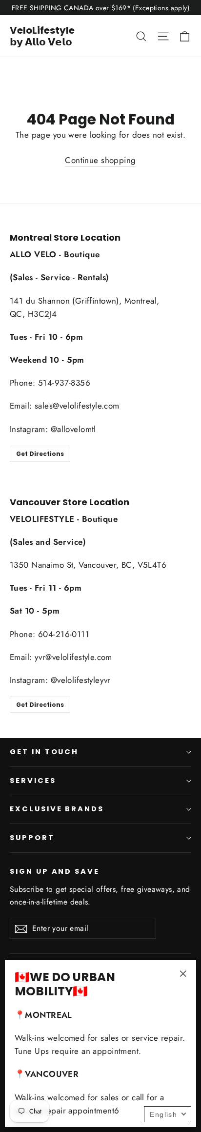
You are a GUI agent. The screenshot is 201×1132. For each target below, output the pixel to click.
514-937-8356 (64, 383)
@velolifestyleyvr (81, 680)
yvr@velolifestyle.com (73, 657)
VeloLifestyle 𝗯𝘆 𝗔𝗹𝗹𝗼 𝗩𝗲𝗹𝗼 (42, 36)
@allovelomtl (73, 429)
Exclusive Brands (57, 809)
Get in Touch (44, 752)
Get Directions (40, 454)
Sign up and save (55, 871)
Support (32, 838)
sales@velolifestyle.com (77, 406)
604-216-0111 (63, 634)
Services (33, 780)
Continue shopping (100, 160)
